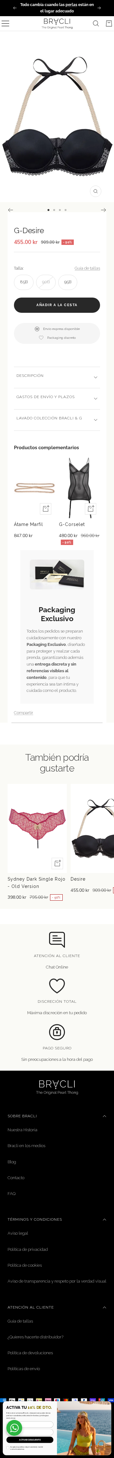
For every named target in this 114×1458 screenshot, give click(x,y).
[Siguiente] (103, 210)
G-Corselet (72, 524)
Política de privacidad (28, 1249)
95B (67, 281)
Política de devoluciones (30, 1352)
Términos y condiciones (35, 1219)
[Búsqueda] (96, 23)
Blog (12, 1161)
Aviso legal (18, 1233)
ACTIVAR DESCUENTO (30, 1440)
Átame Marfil (28, 524)
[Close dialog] (108, 1404)
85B (24, 281)
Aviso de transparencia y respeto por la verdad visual (57, 1281)
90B (46, 281)
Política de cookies (25, 1265)
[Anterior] (10, 210)
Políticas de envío (24, 1368)
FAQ (12, 1193)
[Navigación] (5, 23)
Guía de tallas (87, 268)
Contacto (16, 1177)
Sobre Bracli (22, 1116)
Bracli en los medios (26, 1145)
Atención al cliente (31, 1307)
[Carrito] (108, 23)
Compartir (23, 712)
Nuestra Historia (22, 1129)
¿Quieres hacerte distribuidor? (35, 1337)
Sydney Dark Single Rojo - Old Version (37, 883)
